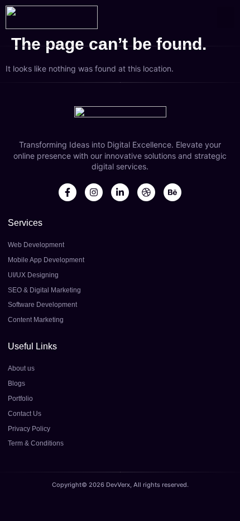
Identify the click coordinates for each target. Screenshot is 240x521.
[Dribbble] (146, 192)
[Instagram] (94, 192)
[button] (226, 17)
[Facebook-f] (67, 192)
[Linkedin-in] (120, 192)
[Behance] (172, 192)
